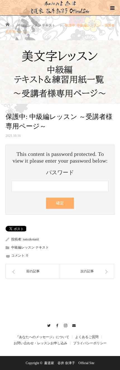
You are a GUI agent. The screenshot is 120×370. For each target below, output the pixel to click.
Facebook (55, 324)
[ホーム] (7, 24)
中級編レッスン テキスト (36, 25)
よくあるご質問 (87, 337)
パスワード (60, 172)
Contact (72, 324)
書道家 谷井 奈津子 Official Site (69, 363)
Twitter (47, 324)
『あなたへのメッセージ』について (42, 337)
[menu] (112, 8)
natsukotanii (31, 239)
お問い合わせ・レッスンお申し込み (40, 343)
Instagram (64, 324)
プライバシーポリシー (90, 343)
